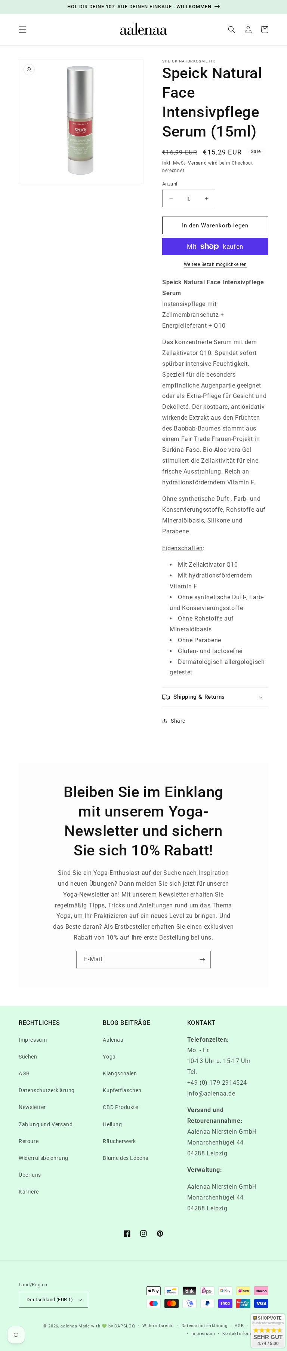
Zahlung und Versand (45, 1124)
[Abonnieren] (202, 959)
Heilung (112, 1124)
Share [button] (178, 721)
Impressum (33, 1040)
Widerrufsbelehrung (43, 1158)
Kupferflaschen (122, 1090)
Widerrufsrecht (158, 1325)
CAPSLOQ (124, 1326)
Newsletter (32, 1107)
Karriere (29, 1192)
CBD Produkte (120, 1107)
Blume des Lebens (125, 1158)
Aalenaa (113, 1040)
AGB (24, 1073)
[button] (22, 29)
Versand (197, 163)
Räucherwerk (119, 1141)
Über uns (30, 1175)
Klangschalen (120, 1073)
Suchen (28, 1057)
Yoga (109, 1057)
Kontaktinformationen (245, 1333)
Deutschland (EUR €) (50, 1299)
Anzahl (169, 184)
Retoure (28, 1141)
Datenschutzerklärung (47, 1090)
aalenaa (69, 1326)
